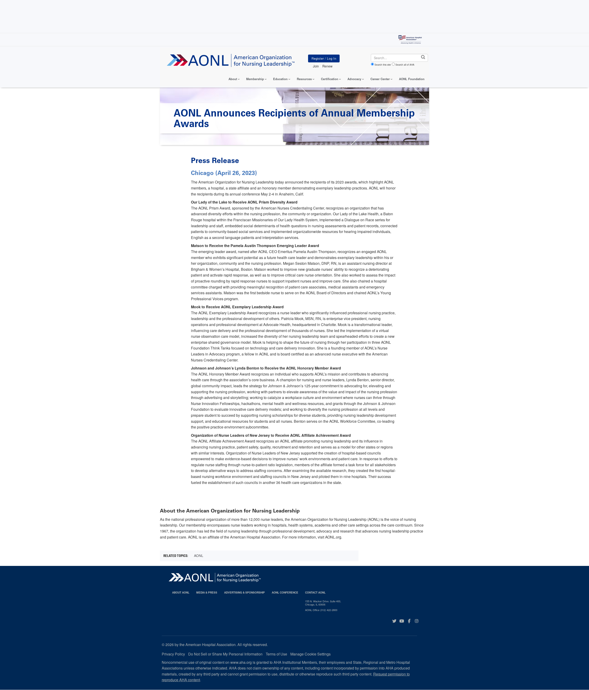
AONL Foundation (411, 79)
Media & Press (206, 592)
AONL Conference (285, 592)
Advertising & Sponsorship (244, 592)
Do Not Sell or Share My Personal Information (225, 654)
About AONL (180, 592)
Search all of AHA (405, 64)
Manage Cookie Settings (310, 654)
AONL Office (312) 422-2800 (321, 609)
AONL (198, 555)
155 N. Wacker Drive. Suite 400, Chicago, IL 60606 (323, 603)
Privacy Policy (173, 654)
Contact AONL (315, 592)
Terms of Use (276, 654)
